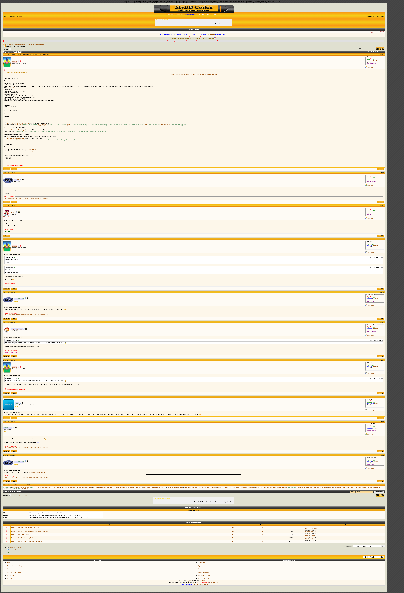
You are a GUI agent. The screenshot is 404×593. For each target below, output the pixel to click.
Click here (211, 34)
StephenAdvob (24, 487)
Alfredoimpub (283, 487)
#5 (383, 292)
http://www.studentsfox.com (36, 472)
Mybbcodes (201, 566)
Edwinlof (330, 487)
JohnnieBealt (88, 487)
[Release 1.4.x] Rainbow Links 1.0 (21, 534)
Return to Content (203, 572)
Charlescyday (206, 487)
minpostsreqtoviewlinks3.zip (15, 138)
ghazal (234, 527)
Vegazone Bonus (366, 487)
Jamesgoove (80, 487)
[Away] (20, 61)
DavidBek (220, 487)
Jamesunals (71, 487)
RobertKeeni (171, 487)
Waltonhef (276, 487)
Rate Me (375, 61)
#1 (383, 54)
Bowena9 (103, 487)
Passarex (313, 531)
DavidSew (139, 487)
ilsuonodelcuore (315, 528)
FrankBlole (235, 487)
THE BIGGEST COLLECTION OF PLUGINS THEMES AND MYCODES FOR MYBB (26, 198)
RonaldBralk (268, 487)
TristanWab (250, 487)
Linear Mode (380, 52)
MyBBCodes (214, 582)
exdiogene (45, 54)
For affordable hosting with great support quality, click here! (216, 23)
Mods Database (20, 44)
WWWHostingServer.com (200, 584)
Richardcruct (323, 487)
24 (262, 527)
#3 (383, 205)
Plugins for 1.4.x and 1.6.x (35, 44)
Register (20, 16)
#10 (383, 455)
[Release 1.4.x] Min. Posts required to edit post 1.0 (26, 541)
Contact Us (201, 562)
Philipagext (243, 487)
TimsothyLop (7, 488)
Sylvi (312, 538)
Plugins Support (31, 149)
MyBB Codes (9, 44)
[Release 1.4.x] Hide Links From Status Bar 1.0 (25, 527)
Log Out (9, 578)
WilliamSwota (308, 487)
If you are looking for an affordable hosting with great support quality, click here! (193, 74)
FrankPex (163, 487)
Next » (26, 49)
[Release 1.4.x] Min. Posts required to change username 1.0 (29, 531)
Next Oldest (8, 491)
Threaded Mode (372, 52)
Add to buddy (370, 67)
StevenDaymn (196, 487)
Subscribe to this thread (16, 552)
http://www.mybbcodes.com (18, 88)
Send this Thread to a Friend (17, 549)
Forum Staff (11, 575)
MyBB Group (204, 581)
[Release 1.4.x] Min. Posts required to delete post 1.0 (27, 538)
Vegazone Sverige (355, 487)
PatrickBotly (56, 487)
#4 (383, 239)
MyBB (189, 581)
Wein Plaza (40, 487)
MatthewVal (376, 487)
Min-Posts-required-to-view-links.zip (18, 123)
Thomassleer (147, 487)
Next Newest (17, 491)
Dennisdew (116, 487)
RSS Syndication (203, 578)
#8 (383, 397)
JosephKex (24, 488)
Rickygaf (213, 487)
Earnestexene (259, 487)
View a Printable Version (16, 547)
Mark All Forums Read (14, 572)
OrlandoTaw (123, 487)
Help (8, 562)
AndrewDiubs (179, 487)
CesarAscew (131, 487)
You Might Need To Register (15, 566)
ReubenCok (337, 487)
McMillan (313, 535)
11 (262, 531)
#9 (383, 421)
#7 (383, 360)
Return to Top (202, 569)
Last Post (307, 528)
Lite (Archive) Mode (204, 575)
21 (262, 534)
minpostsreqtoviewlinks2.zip (15, 130)
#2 (383, 172)
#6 (383, 322)
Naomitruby (345, 487)
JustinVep (316, 487)
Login (15, 16)
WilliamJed (15, 487)
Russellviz (299, 487)
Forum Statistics (12, 569)
